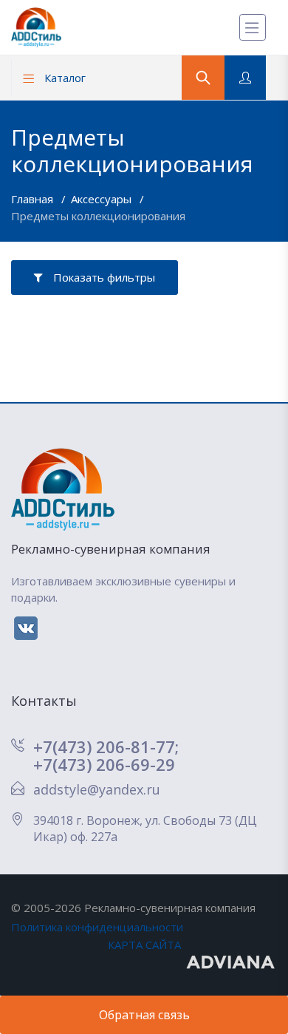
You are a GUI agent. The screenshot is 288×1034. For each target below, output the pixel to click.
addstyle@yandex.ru (96, 789)
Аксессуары (102, 198)
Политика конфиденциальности (97, 926)
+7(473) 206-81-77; (106, 746)
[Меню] (252, 27)
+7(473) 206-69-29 (104, 764)
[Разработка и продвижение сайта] (231, 960)
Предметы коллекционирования (98, 215)
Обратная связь (144, 1015)
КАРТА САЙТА (144, 944)
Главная (33, 198)
